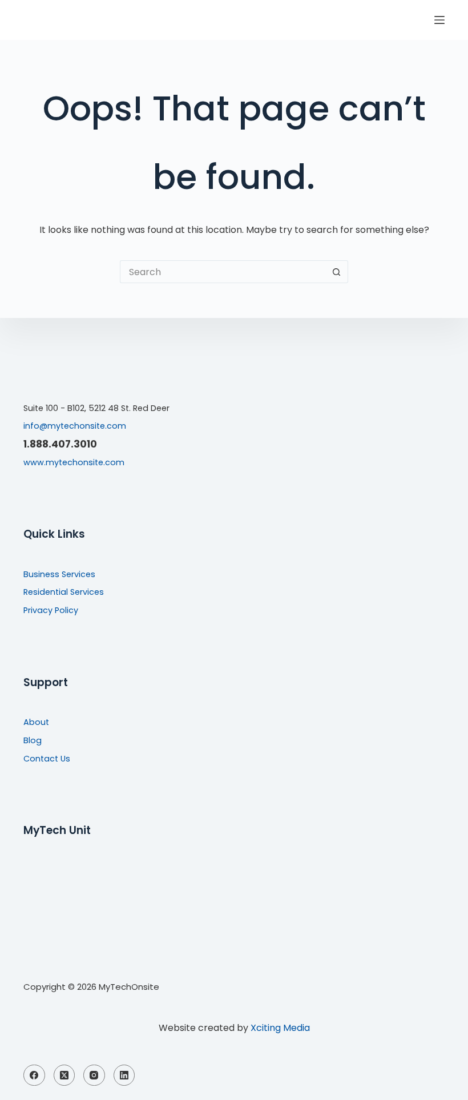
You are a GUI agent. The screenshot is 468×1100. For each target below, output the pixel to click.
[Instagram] (94, 1075)
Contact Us (46, 758)
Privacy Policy (50, 610)
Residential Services (63, 592)
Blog (32, 740)
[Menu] (439, 20)
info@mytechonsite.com (74, 426)
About (36, 722)
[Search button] (336, 271)
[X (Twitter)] (64, 1075)
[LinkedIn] (124, 1075)
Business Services (59, 574)
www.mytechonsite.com (73, 462)
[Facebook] (34, 1075)
